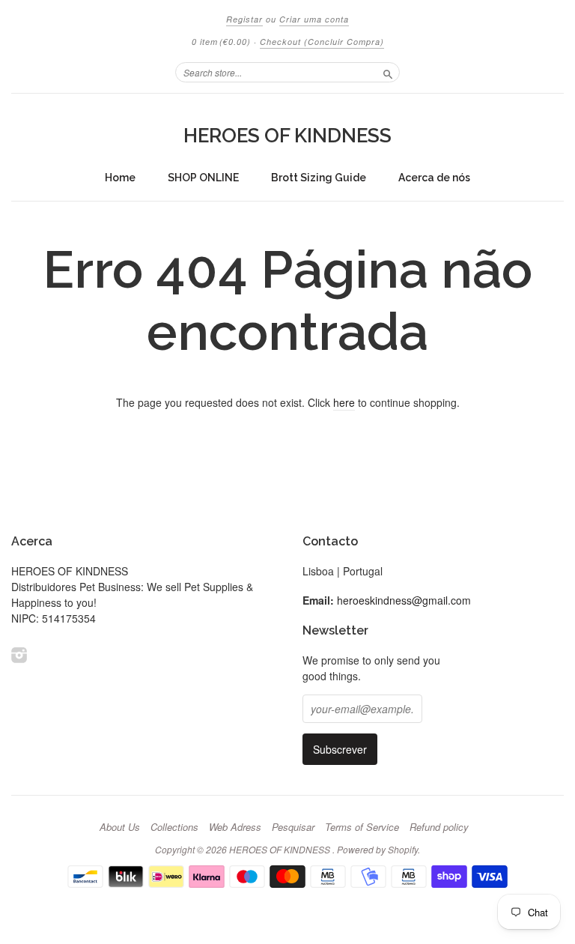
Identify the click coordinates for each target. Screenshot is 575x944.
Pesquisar (293, 827)
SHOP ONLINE (203, 178)
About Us (120, 827)
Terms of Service (362, 827)
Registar (244, 19)
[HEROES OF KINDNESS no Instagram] (19, 654)
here (344, 402)
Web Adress (235, 827)
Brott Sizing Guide (318, 178)
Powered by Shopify (377, 849)
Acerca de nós (434, 178)
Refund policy (439, 827)
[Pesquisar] (387, 71)
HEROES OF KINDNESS (287, 135)
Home (120, 178)
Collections (174, 827)
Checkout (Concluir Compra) (322, 41)
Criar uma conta (314, 19)
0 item (221, 41)
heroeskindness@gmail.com (404, 600)
